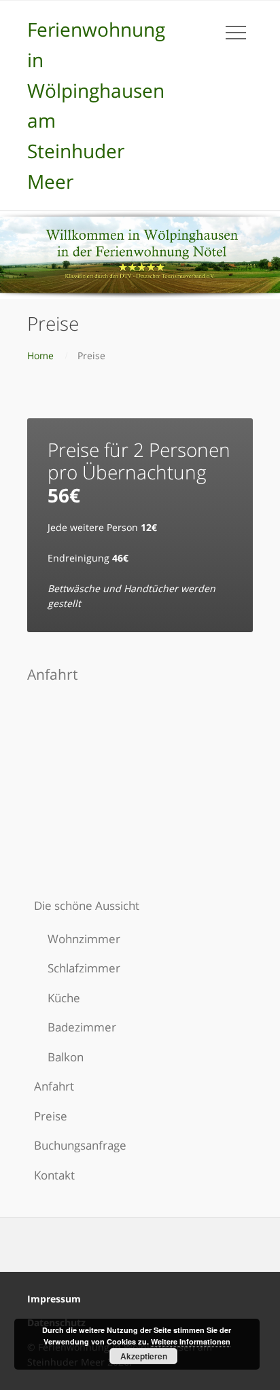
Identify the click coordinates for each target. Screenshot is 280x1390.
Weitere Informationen (190, 1341)
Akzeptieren (143, 1356)
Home (40, 355)
